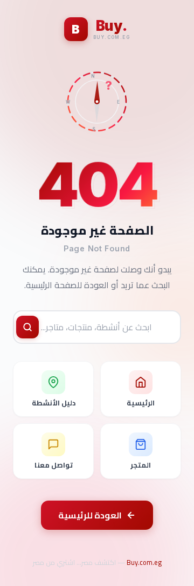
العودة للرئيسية (90, 515)
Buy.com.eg (144, 562)
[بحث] (27, 327)
